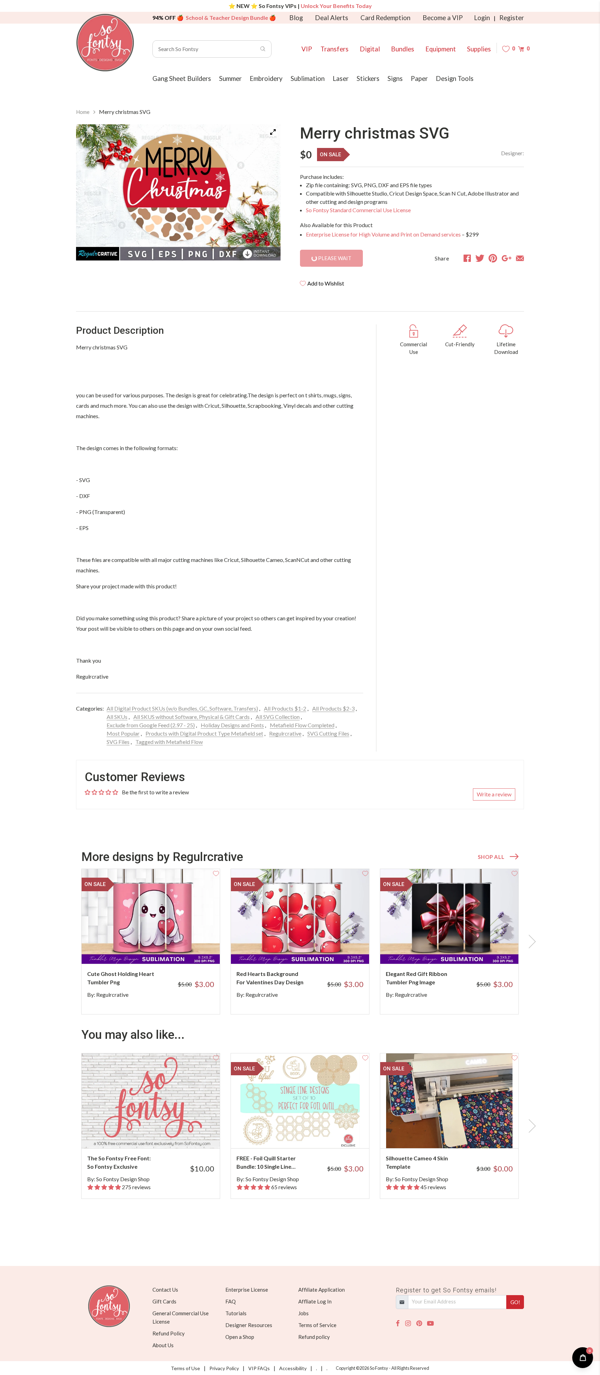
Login (482, 18)
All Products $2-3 (333, 708)
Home (83, 112)
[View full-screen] (273, 132)
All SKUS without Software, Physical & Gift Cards (191, 716)
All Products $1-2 (285, 708)
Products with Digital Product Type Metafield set (204, 733)
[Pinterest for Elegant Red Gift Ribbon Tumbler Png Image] (459, 950)
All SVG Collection (278, 716)
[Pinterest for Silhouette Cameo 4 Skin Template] (459, 1134)
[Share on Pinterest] (493, 258)
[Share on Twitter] (479, 258)
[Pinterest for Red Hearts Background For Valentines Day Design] (309, 950)
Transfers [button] (334, 49)
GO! (515, 1302)
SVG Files (118, 741)
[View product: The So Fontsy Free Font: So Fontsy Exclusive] (151, 1100)
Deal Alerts (331, 18)
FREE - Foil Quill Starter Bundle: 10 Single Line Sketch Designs (266, 1163)
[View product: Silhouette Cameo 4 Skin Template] (449, 1100)
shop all (491, 857)
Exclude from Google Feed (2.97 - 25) (151, 725)
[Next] (267, 194)
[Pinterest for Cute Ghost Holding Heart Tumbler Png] (160, 950)
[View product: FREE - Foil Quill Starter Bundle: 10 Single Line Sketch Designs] (300, 1100)
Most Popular (123, 733)
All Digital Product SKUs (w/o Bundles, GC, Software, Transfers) (182, 708)
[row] (300, 941)
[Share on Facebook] (467, 258)
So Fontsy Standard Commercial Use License (358, 210)
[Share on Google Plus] (506, 258)
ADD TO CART (191, 950)
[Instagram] (408, 1323)
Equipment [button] (440, 49)
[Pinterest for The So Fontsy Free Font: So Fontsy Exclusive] (160, 1134)
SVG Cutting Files (328, 733)
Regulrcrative (285, 733)
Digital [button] (370, 49)
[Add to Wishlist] (216, 873)
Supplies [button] (479, 49)
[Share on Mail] (520, 258)
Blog (296, 18)
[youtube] (430, 1323)
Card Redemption (385, 18)
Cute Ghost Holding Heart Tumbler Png (120, 977)
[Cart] (521, 48)
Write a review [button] (494, 794)
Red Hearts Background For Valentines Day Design (269, 977)
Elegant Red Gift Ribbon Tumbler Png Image (416, 977)
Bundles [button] (402, 49)
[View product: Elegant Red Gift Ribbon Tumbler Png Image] (449, 916)
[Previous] (90, 194)
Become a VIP (443, 18)
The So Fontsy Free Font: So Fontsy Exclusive (119, 1162)
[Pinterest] (419, 1323)
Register (511, 18)
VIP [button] (306, 49)
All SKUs (117, 716)
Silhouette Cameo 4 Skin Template (417, 1162)
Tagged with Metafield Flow (169, 741)
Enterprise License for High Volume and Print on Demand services (383, 234)
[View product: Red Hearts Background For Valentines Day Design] (300, 916)
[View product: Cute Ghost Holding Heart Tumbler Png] (151, 916)
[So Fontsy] (105, 43)
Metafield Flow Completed (302, 725)
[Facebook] (398, 1323)
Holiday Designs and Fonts (232, 725)
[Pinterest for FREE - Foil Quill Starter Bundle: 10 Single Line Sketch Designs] (309, 1134)
